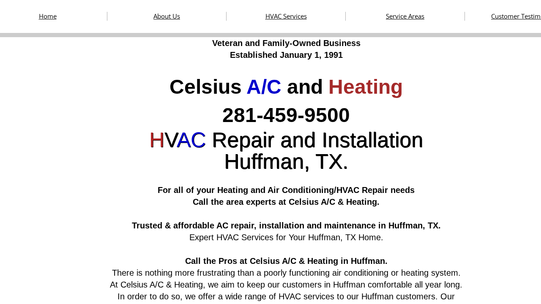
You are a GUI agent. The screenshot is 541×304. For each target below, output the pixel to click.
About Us (166, 16)
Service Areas (405, 16)
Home (48, 16)
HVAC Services (286, 16)
